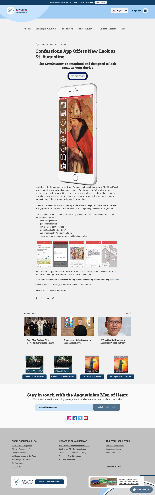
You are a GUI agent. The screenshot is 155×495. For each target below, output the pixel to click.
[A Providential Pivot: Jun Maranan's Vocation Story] (114, 326)
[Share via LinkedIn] (48, 298)
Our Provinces (17, 463)
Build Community (113, 452)
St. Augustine (86, 284)
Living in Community (20, 452)
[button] (145, 10)
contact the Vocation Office (129, 484)
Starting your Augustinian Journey (65, 284)
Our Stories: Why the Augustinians (72, 449)
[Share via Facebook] (37, 298)
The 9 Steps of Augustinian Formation (74, 446)
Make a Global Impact (115, 446)
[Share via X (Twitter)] (42, 298)
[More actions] (118, 44)
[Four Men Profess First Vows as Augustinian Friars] (40, 326)
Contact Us (16, 467)
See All (128, 313)
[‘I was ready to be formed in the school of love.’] (77, 326)
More (123, 29)
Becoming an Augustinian (46, 29)
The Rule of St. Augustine (22, 446)
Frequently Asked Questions (70, 456)
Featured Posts (67, 29)
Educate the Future (113, 449)
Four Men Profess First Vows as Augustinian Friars (40, 341)
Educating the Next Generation (24, 459)
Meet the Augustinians (86, 29)
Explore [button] (136, 10)
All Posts (27, 29)
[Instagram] (69, 418)
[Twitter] (80, 418)
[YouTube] (86, 418)
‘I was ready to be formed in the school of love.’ (77, 341)
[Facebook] (75, 418)
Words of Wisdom (43, 284)
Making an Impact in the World (24, 456)
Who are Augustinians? (21, 449)
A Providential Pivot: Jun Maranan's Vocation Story (113, 341)
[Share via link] (53, 298)
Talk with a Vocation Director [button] (70, 459)
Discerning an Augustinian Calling (72, 452)
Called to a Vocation (108, 29)
